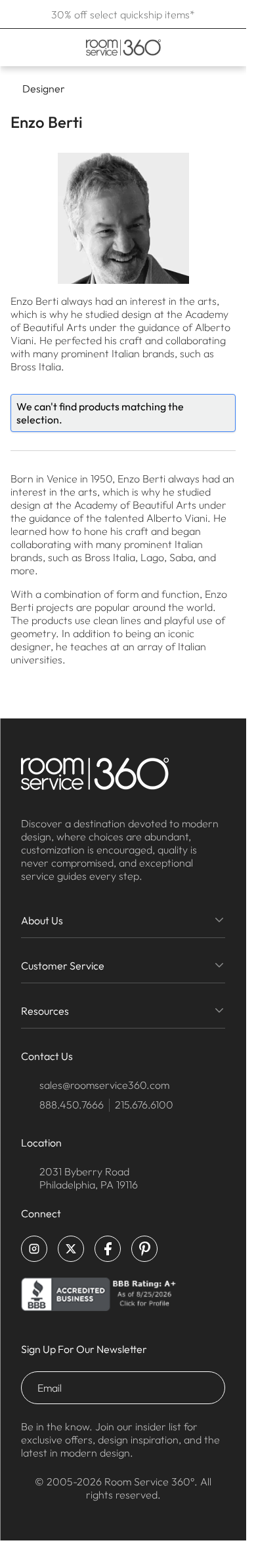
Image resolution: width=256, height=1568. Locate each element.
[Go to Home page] (123, 47)
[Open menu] (14, 47)
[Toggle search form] (184, 47)
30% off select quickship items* (123, 14)
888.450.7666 (71, 1104)
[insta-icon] (34, 1249)
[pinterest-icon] (144, 1249)
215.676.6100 (144, 1104)
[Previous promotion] (14, 14)
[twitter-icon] (71, 1249)
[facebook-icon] (108, 1249)
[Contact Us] (203, 47)
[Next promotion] (231, 14)
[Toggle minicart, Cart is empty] (226, 47)
